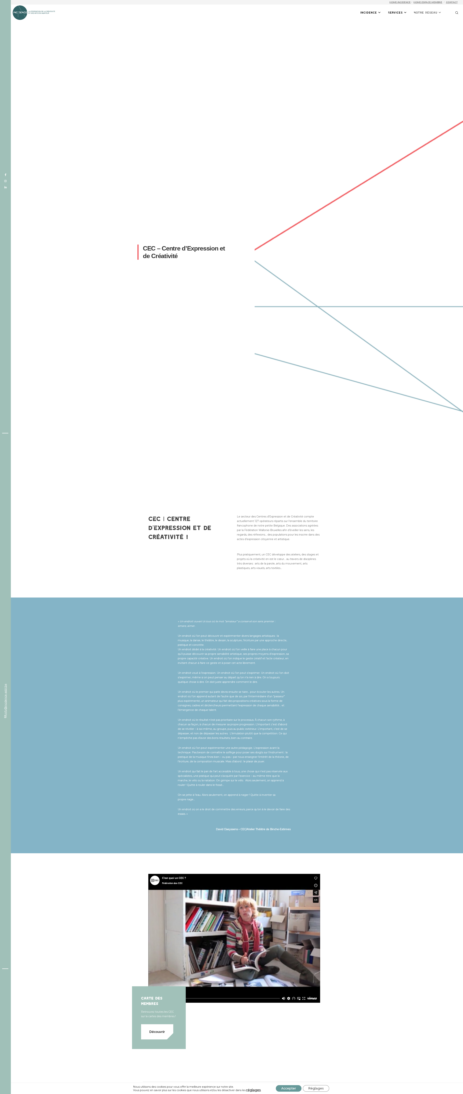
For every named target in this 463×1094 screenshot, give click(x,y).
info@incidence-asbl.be (5, 699)
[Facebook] (5, 174)
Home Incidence (400, 2)
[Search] (454, 13)
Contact (452, 2)
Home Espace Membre (427, 2)
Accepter (288, 1088)
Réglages (316, 1088)
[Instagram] (5, 181)
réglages (253, 1090)
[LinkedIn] (5, 187)
